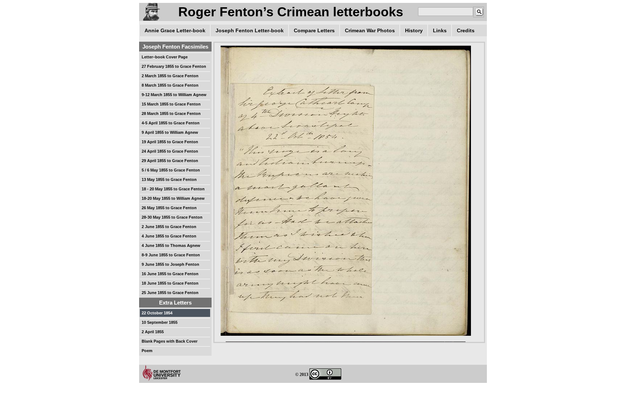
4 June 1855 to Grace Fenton (169, 236)
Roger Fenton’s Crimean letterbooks (290, 11)
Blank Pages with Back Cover (169, 341)
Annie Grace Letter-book (175, 30)
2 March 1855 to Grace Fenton (170, 76)
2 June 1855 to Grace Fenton (169, 226)
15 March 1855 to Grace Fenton (171, 104)
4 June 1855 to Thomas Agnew (171, 245)
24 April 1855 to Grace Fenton (170, 151)
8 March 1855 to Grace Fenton (170, 85)
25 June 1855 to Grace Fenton (170, 292)
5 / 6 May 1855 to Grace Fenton (171, 170)
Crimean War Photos (370, 30)
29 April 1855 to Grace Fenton (170, 160)
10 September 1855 (160, 322)
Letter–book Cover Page (165, 57)
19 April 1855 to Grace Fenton (170, 142)
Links (440, 30)
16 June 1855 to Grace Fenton (170, 274)
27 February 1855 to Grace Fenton (174, 66)
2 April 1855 (153, 332)
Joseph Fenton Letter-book (250, 30)
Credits (466, 30)
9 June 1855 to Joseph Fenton (170, 264)
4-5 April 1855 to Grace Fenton (171, 123)
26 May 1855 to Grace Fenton (169, 208)
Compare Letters (314, 30)
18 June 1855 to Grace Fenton (170, 283)
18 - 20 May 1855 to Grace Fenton (173, 189)
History (414, 30)
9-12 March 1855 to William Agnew (174, 94)
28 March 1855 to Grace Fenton (171, 113)
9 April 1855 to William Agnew (170, 132)
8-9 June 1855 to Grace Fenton (171, 255)
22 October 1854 (157, 313)
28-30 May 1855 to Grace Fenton (172, 217)
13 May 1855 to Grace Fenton (169, 179)
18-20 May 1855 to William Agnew (173, 198)
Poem (147, 350)
